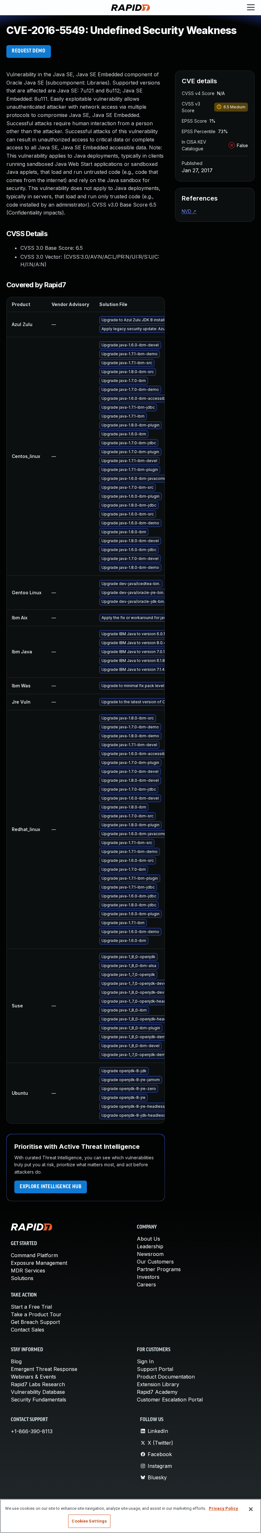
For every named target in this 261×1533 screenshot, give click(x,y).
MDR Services (28, 1270)
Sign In (145, 1361)
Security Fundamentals (38, 1399)
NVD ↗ (189, 211)
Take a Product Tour (36, 1314)
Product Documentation (166, 1376)
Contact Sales (27, 1329)
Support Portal (155, 1369)
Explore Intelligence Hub (50, 1186)
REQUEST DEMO (29, 51)
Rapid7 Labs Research (38, 1384)
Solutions (22, 1278)
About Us (148, 1239)
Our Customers (155, 1261)
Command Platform (34, 1255)
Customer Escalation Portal (170, 1399)
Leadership (150, 1246)
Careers (146, 1284)
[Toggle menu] (251, 7)
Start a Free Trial (31, 1307)
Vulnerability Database (38, 1392)
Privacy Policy (223, 1508)
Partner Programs (159, 1269)
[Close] (251, 1509)
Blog (16, 1361)
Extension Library (158, 1384)
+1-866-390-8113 (32, 1431)
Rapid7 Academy (157, 1392)
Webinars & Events (33, 1376)
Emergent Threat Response (44, 1369)
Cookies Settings (89, 1521)
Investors (148, 1277)
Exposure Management (39, 1263)
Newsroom (150, 1254)
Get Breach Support (35, 1322)
